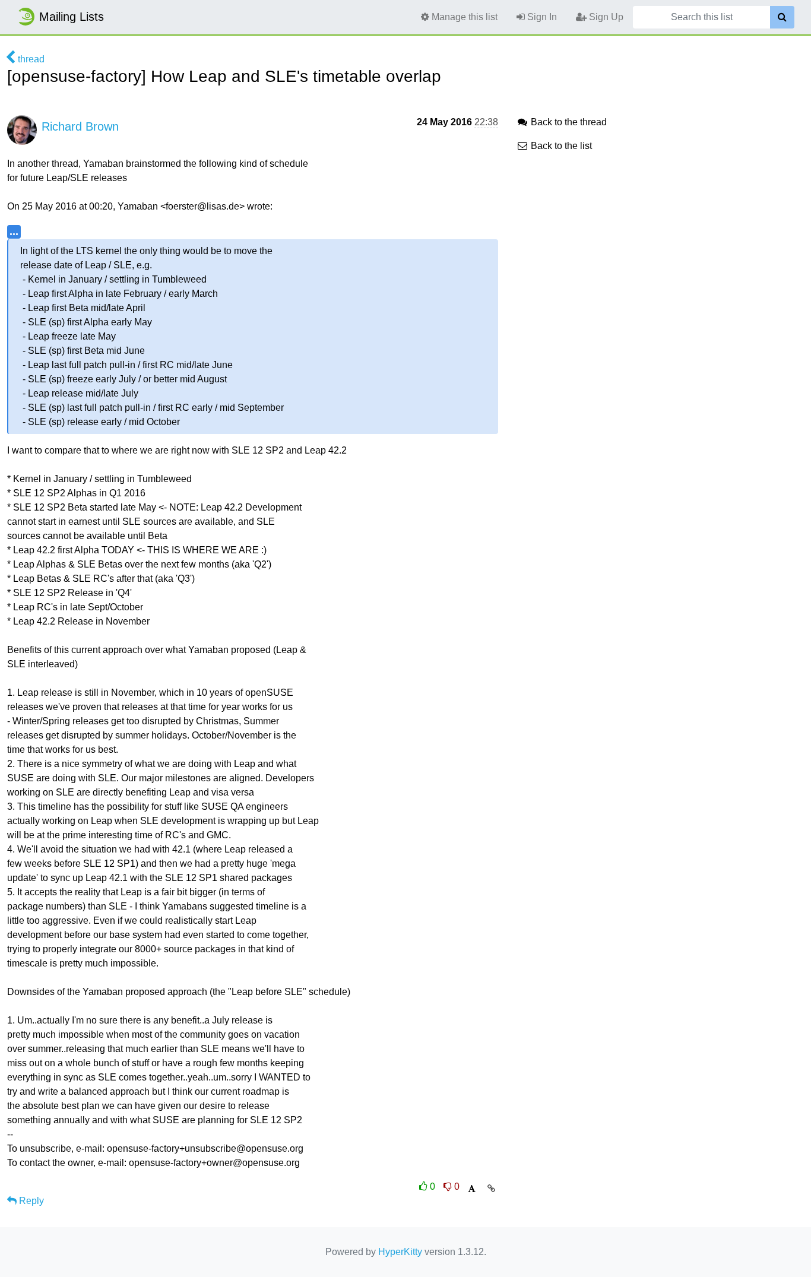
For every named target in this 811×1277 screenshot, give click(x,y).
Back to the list (560, 146)
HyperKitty (400, 1252)
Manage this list (463, 17)
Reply (30, 1201)
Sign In (541, 17)
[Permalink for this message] (491, 1188)
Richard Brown (80, 126)
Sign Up (605, 17)
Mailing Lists (71, 16)
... (13, 231)
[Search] (782, 17)
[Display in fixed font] (471, 1189)
